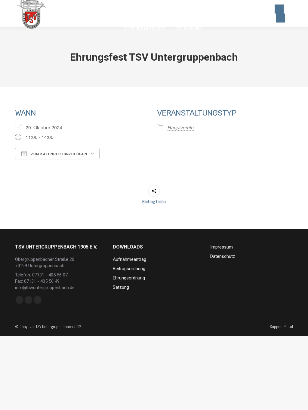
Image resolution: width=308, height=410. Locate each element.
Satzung (121, 287)
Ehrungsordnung (129, 278)
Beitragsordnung (129, 268)
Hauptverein (181, 127)
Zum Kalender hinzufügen (58, 154)
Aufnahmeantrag (129, 259)
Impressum (221, 247)
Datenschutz (222, 256)
